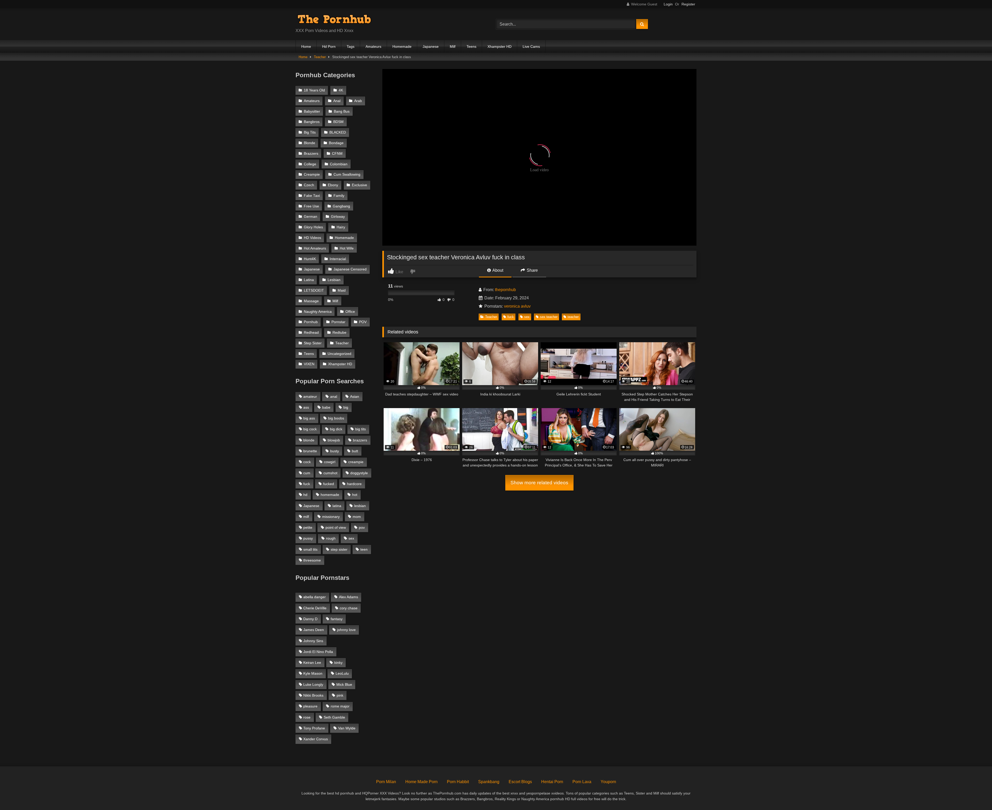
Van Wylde (346, 728)
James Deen (313, 630)
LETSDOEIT (314, 290)
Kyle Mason (312, 673)
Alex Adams (348, 597)
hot (354, 495)
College (310, 164)
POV (363, 322)
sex (527, 317)
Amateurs (373, 46)
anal (333, 396)
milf (306, 517)
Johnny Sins (313, 641)
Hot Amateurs (315, 248)
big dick (336, 429)
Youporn (608, 782)
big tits (360, 429)
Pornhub (311, 322)
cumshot (330, 473)
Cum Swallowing (347, 174)
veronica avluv (517, 306)
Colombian (338, 164)
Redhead (311, 332)
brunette (310, 451)
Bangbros (312, 122)
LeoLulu (342, 673)
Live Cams (531, 46)
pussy (308, 538)
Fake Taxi (312, 196)
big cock (310, 429)
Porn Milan (386, 782)
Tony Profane (314, 728)
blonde (308, 440)
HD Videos (312, 238)
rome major (340, 706)
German (310, 217)
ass (306, 407)
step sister (339, 549)
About (497, 270)
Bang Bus (342, 111)
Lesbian (334, 280)
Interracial (338, 259)
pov (362, 527)
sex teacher (548, 317)
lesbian (360, 506)
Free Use (311, 206)
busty (334, 451)
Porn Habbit (458, 782)
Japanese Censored (350, 269)
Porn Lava (581, 782)
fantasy (337, 619)
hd (305, 495)
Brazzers (311, 153)
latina (336, 506)
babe (326, 407)
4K (341, 90)
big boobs (336, 418)
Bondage (336, 143)
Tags (350, 46)
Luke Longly (313, 684)
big (345, 407)
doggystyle (359, 473)
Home (306, 46)
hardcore (354, 484)
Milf (452, 46)
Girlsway (338, 217)
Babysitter (312, 111)
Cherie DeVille (315, 608)
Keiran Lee (312, 662)
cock (307, 462)
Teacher (320, 57)
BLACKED (337, 132)
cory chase (349, 608)
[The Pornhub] (334, 20)
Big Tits (310, 132)
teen (364, 549)
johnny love (346, 630)
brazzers (360, 440)
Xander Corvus (315, 739)
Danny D (310, 619)
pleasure (310, 706)
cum (306, 473)
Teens (471, 46)
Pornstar (338, 322)
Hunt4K (310, 259)
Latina (309, 280)
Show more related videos (539, 482)
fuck (510, 317)
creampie (355, 462)
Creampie (312, 174)
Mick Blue (344, 684)
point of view (336, 527)
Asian (354, 396)
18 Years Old (314, 90)
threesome (312, 560)
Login (668, 4)
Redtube (339, 332)
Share (532, 270)
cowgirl (329, 462)
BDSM (338, 122)
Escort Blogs (520, 782)
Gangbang (341, 206)
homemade (330, 495)
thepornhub (505, 289)
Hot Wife (347, 248)
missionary (331, 517)
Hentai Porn (552, 782)
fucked (328, 484)
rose (307, 717)
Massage (311, 301)
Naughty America (318, 312)
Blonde (309, 143)
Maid (342, 290)
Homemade (402, 46)
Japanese (431, 46)
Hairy (341, 227)
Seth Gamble (334, 717)
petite (307, 527)
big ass (309, 418)
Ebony (333, 185)
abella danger (314, 597)
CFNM (337, 153)
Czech (309, 185)
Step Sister (313, 343)
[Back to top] (976, 795)
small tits (310, 549)
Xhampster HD (499, 46)
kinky (338, 662)
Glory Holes (313, 227)
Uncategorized (339, 354)
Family (339, 196)
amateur (310, 396)
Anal (336, 101)
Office (350, 312)
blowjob (334, 440)
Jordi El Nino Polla (318, 652)
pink (340, 695)
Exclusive (359, 185)
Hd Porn (329, 46)
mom (357, 517)
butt (355, 451)
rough (331, 538)
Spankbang (488, 782)
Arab (358, 101)
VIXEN (309, 364)
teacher (573, 317)
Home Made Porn (421, 782)
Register (688, 4)
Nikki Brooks (313, 695)
